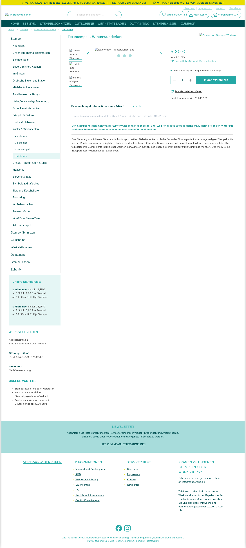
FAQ (77, 489)
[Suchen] (117, 14)
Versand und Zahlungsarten (91, 469)
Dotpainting (18, 254)
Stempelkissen (20, 262)
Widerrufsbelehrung (86, 479)
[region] (116, 68)
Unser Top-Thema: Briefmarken (31, 52)
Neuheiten (18, 45)
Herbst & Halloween (24, 122)
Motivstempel (22, 149)
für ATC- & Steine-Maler (27, 218)
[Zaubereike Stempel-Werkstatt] (218, 38)
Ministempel (21, 136)
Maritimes (18, 169)
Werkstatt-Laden (21, 247)
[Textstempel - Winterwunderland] (124, 50)
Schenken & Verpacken (26, 108)
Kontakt (220, 8)
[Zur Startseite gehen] (18, 15)
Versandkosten (114, 537)
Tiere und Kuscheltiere (26, 190)
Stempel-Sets (21, 59)
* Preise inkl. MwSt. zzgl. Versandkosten (193, 61)
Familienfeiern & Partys (26, 94)
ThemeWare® (152, 541)
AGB (78, 474)
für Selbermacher (23, 204)
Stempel (16, 38)
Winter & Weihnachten (26, 129)
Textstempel (21, 156)
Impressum (205, 8)
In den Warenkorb (216, 80)
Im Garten (18, 73)
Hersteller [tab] (136, 106)
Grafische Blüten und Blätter (29, 80)
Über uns (189, 8)
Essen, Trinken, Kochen (27, 66)
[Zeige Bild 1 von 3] (118, 55)
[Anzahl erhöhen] (190, 80)
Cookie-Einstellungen (87, 500)
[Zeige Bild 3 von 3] (130, 55)
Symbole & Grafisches (26, 183)
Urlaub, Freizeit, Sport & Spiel (30, 162)
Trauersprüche (21, 211)
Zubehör (16, 269)
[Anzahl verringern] (174, 80)
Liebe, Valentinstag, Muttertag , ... (32, 101)
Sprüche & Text (22, 176)
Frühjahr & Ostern (23, 115)
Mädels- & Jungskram (26, 87)
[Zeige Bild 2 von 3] (124, 55)
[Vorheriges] (88, 54)
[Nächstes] (160, 54)
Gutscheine (18, 239)
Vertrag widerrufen (42, 462)
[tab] (98, 106)
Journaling (19, 197)
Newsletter (235, 8)
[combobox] (90, 14)
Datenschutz (82, 484)
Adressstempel (21, 225)
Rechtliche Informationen (89, 495)
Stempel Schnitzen (23, 232)
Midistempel (21, 142)
